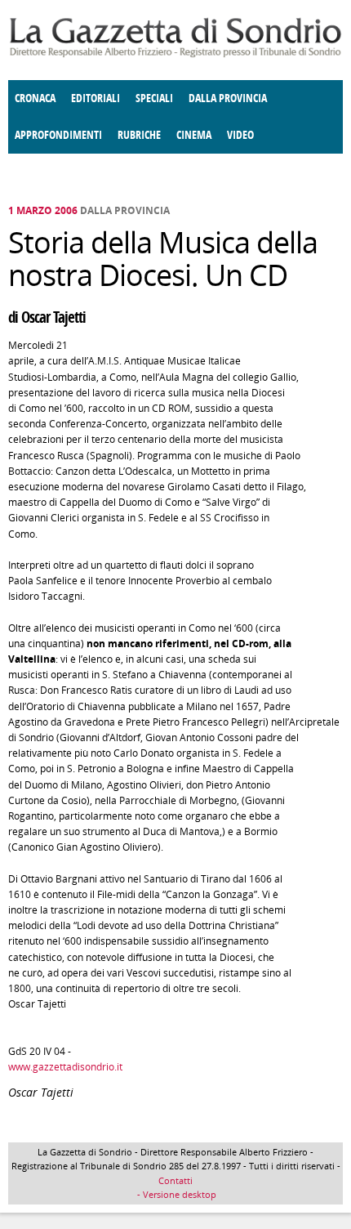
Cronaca (35, 98)
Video (240, 135)
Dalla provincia (228, 98)
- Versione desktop (175, 1194)
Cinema (193, 135)
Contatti (175, 1180)
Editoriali (95, 98)
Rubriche (139, 135)
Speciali (154, 98)
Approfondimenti (58, 135)
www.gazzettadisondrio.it (65, 1067)
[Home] (175, 54)
